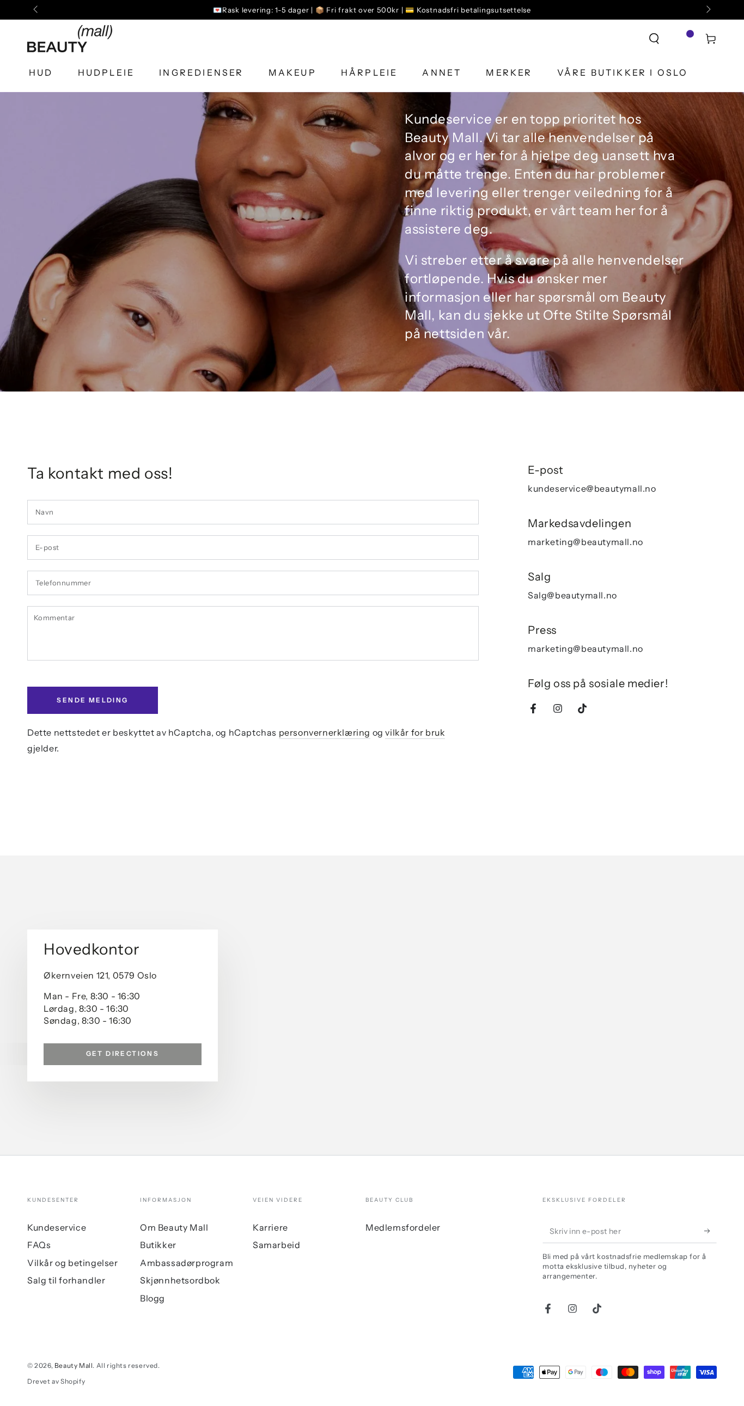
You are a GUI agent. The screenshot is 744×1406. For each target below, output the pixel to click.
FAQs (39, 1244)
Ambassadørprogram (186, 1262)
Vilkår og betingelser (72, 1262)
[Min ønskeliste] (682, 39)
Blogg (152, 1298)
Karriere (270, 1227)
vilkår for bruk (415, 732)
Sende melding (92, 700)
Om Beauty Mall (174, 1227)
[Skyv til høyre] (707, 10)
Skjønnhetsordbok (180, 1280)
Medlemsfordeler (403, 1227)
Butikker (158, 1244)
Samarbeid (276, 1244)
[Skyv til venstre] (36, 10)
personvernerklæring (324, 732)
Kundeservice (56, 1227)
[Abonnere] (710, 1231)
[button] (654, 39)
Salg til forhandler (66, 1280)
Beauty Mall (73, 1365)
